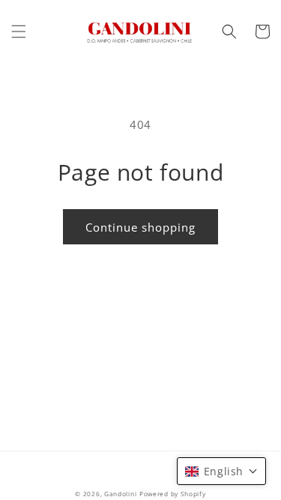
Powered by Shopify (172, 494)
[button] (18, 31)
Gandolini (120, 494)
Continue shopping (140, 227)
